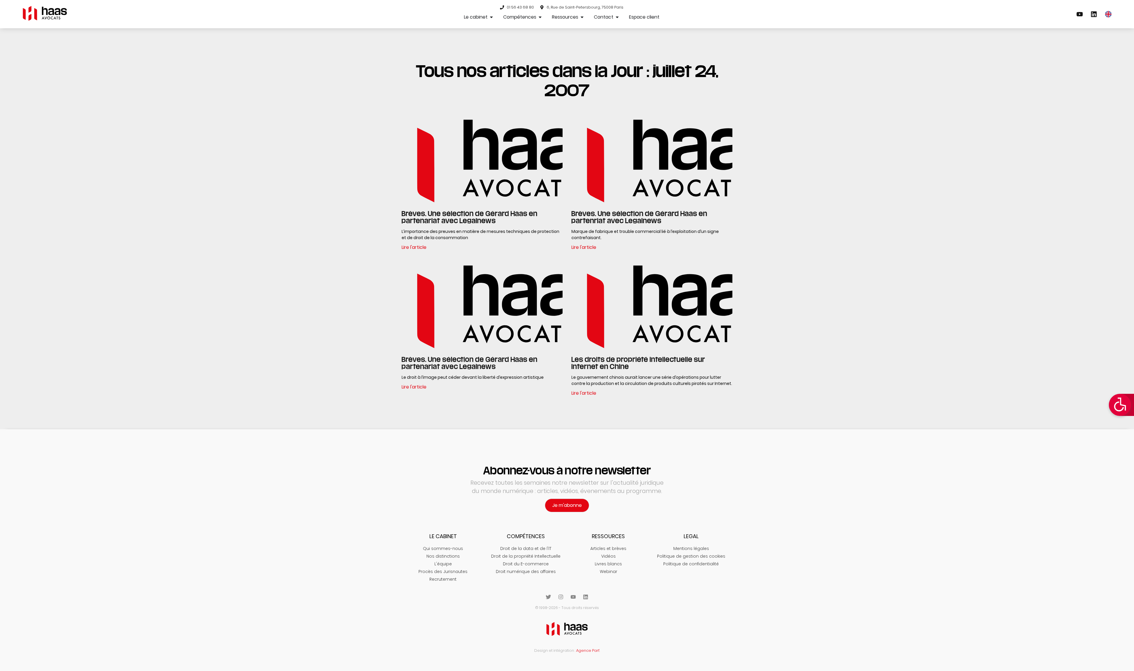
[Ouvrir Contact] (617, 17)
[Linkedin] (585, 597)
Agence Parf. (588, 650)
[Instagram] (560, 597)
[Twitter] (548, 597)
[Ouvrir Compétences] (540, 17)
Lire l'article (414, 247)
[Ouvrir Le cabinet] (491, 17)
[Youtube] (573, 597)
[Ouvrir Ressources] (582, 17)
